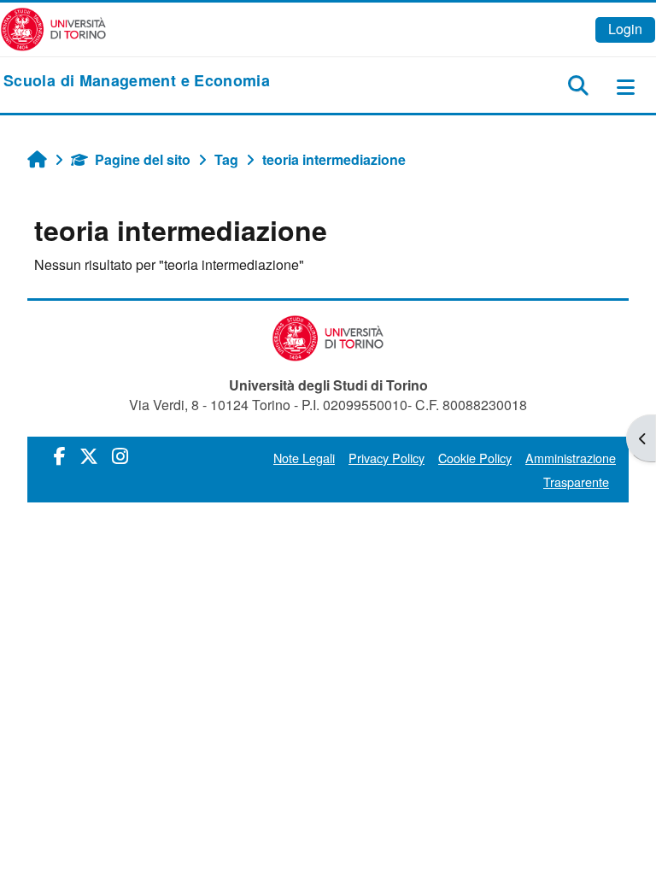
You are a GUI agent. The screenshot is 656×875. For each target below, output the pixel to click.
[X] (89, 455)
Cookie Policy (475, 458)
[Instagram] (120, 455)
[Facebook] (60, 455)
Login (625, 28)
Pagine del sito (142, 159)
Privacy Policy (386, 458)
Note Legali (304, 458)
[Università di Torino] (53, 28)
